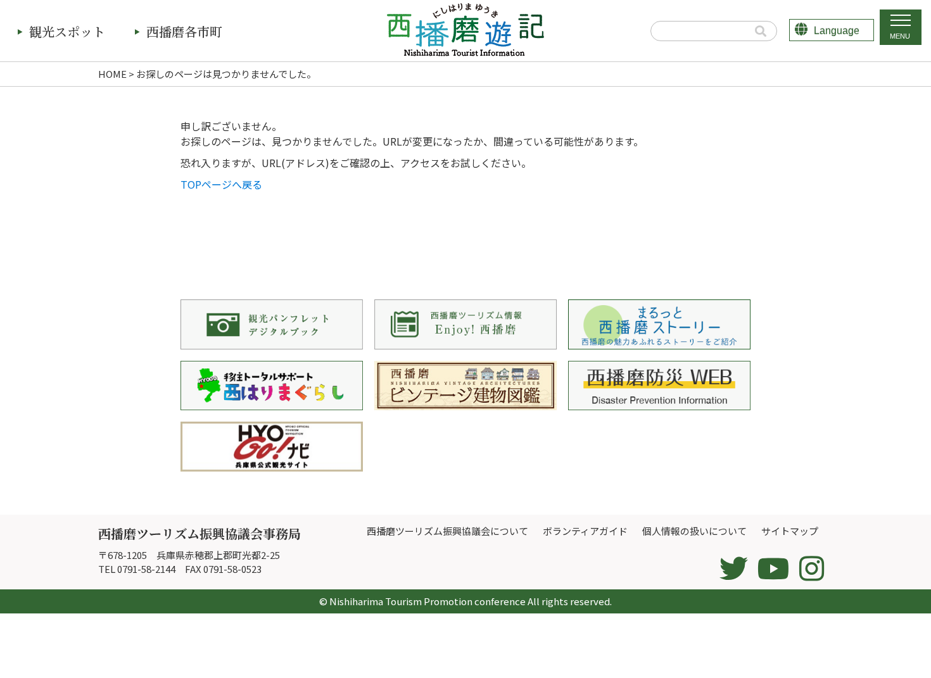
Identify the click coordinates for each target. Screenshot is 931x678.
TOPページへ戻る (221, 184)
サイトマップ (789, 530)
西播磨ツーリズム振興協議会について (447, 530)
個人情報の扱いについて (694, 530)
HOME (112, 73)
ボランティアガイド (585, 530)
